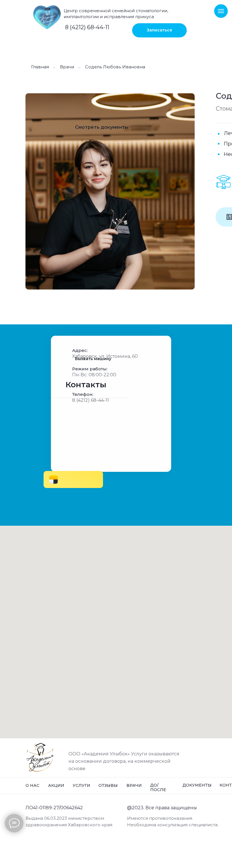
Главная (40, 66)
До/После (158, 787)
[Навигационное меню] (221, 11)
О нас (32, 785)
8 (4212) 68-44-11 (87, 27)
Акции (56, 785)
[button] (159, 30)
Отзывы (108, 785)
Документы (197, 785)
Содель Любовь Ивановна (115, 66)
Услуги (81, 785)
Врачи (67, 66)
